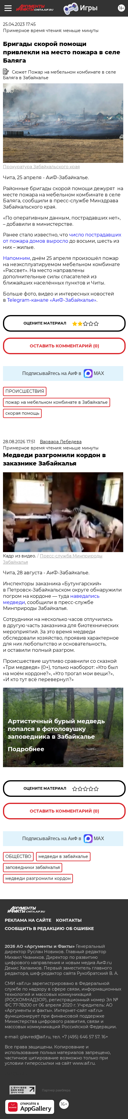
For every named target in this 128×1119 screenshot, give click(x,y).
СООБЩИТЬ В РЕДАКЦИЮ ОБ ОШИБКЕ (49, 928)
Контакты (69, 920)
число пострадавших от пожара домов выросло (62, 238)
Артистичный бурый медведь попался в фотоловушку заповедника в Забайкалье (56, 729)
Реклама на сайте (28, 920)
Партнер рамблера (56, 1090)
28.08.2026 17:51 (19, 441)
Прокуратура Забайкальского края (41, 166)
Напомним (16, 258)
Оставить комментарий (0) (64, 346)
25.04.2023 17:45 (19, 24)
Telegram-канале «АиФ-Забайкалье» (51, 300)
